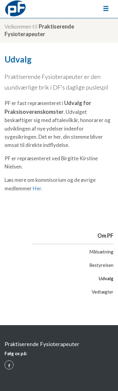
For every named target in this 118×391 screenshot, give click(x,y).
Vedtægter (102, 291)
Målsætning (101, 251)
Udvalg (106, 278)
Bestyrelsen (101, 265)
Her (37, 188)
